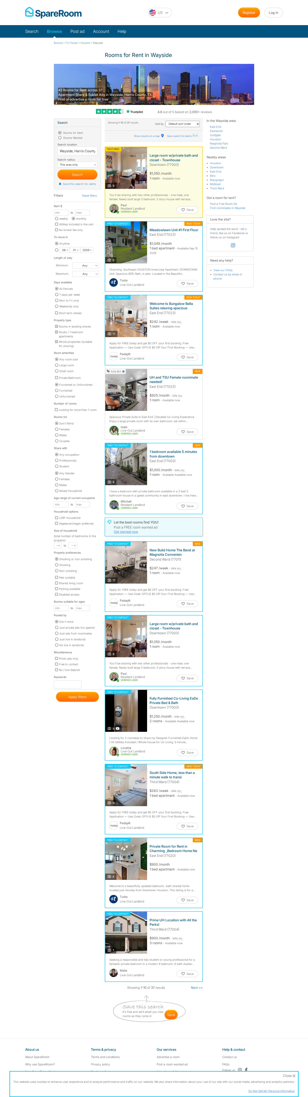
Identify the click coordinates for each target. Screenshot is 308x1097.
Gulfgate (215, 135)
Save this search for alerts (79, 184)
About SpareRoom (37, 1057)
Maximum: (62, 273)
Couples (64, 441)
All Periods (66, 288)
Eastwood (216, 131)
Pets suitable (67, 577)
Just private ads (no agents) (77, 627)
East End (215, 126)
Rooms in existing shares (75, 326)
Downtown (217, 167)
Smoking (64, 565)
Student (64, 466)
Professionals (67, 460)
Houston (215, 139)
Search (32, 31)
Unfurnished (67, 396)
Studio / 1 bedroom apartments (71, 334)
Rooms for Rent (72, 132)
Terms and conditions (105, 1057)
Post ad (77, 31)
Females (64, 429)
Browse (54, 31)
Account (101, 31)
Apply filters (77, 697)
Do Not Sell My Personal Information (271, 1091)
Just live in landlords (72, 639)
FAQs (225, 1064)
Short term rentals (70, 313)
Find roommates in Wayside (227, 208)
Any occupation (69, 454)
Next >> (197, 988)
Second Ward (218, 147)
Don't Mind (66, 423)
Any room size (68, 359)
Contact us (229, 1057)
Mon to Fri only (69, 300)
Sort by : (160, 123)
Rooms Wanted (72, 137)
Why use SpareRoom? (40, 1064)
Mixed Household (70, 490)
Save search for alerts (179, 136)
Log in (273, 12)
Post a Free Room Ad (223, 203)
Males (63, 435)
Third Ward (217, 188)
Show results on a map (147, 136)
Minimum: (62, 265)
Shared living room (71, 583)
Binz (212, 175)
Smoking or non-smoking (75, 559)
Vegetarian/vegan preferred (76, 523)
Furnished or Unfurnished (75, 384)
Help (122, 31)
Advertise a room (168, 1057)
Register (249, 12)
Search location (67, 144)
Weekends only (69, 306)
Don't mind (66, 621)
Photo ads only (68, 658)
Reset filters (89, 195)
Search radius (66, 159)
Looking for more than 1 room (78, 409)
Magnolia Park (219, 143)
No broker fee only (71, 230)
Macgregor (217, 180)
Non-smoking (68, 570)
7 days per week (69, 294)
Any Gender (67, 473)
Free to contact (68, 664)
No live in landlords (71, 645)
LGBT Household (69, 517)
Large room (66, 365)
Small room (66, 371)
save (171, 1015)
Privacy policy (100, 1064)
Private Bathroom (70, 377)
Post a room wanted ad (172, 1064)
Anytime (64, 243)
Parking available (69, 588)
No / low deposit (69, 670)
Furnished (65, 390)
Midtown (215, 184)
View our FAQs (223, 270)
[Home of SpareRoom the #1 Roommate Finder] (53, 13)
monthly (81, 218)
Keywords (60, 678)
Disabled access (69, 594)
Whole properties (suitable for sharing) (75, 344)
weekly (63, 218)
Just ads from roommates (75, 633)
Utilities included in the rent (76, 224)
